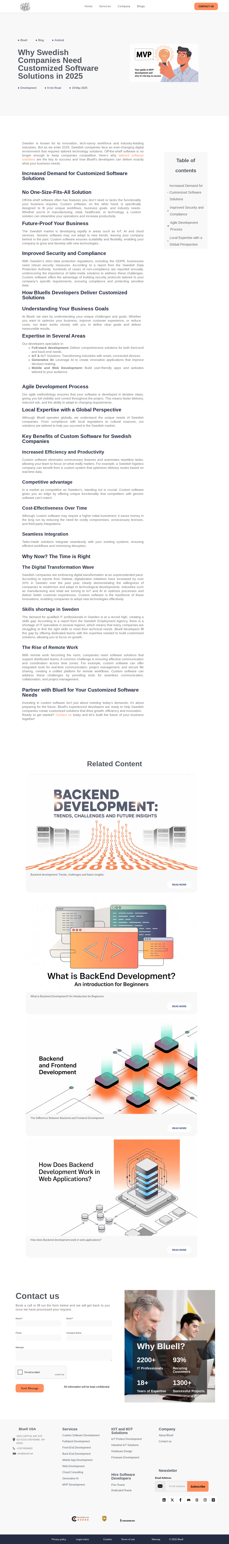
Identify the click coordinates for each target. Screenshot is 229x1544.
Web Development (73, 1466)
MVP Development (73, 1484)
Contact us (64, 715)
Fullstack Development (76, 1441)
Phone (18, 1333)
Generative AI (70, 1478)
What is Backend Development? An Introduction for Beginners (67, 996)
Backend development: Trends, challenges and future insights (67, 874)
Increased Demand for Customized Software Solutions (186, 192)
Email (69, 1318)
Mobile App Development (77, 1460)
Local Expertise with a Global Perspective (186, 241)
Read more (179, 884)
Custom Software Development (80, 1435)
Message (20, 1347)
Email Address (163, 1478)
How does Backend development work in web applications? (66, 1239)
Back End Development (76, 1453)
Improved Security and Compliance (187, 211)
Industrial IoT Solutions (125, 1445)
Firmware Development (125, 1457)
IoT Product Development (126, 1439)
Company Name (73, 1333)
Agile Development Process (184, 226)
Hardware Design (121, 1451)
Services (105, 6)
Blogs (141, 6)
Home (89, 6)
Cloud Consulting (72, 1472)
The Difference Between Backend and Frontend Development (67, 1118)
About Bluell (166, 1435)
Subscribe (198, 1486)
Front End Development (76, 1447)
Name (19, 1318)
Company (124, 6)
